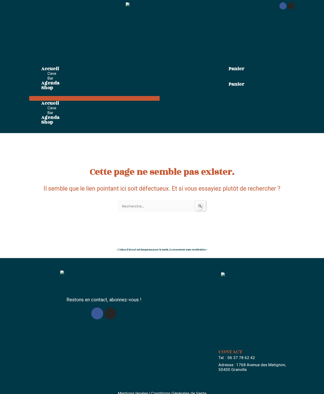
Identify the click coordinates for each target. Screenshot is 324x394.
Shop (47, 87)
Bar (50, 78)
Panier (236, 68)
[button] (94, 98)
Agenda (50, 82)
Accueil (50, 68)
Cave (51, 73)
